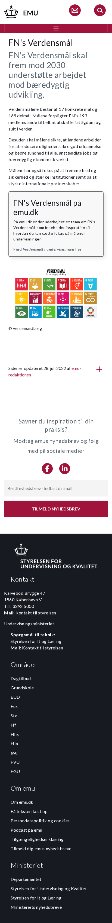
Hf (13, 724)
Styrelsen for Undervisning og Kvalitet (49, 888)
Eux (14, 706)
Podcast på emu (26, 829)
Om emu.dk (22, 802)
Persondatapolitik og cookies (40, 820)
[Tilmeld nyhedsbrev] (75, 11)
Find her (47, 249)
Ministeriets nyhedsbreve (36, 907)
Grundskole (22, 687)
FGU (15, 771)
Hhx (15, 734)
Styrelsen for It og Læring (36, 897)
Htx (14, 743)
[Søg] (100, 11)
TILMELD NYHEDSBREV (56, 508)
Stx (14, 715)
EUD (15, 696)
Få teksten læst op (29, 811)
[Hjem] (21, 11)
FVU (15, 762)
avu (14, 752)
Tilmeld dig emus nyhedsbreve (41, 848)
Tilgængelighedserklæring (37, 839)
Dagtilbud (21, 678)
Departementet (26, 879)
